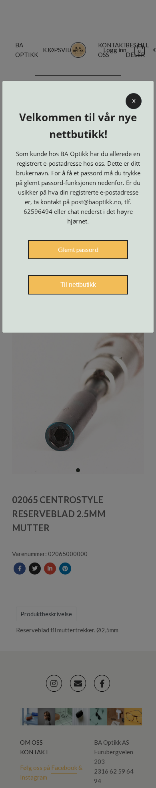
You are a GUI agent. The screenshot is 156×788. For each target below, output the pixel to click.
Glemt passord (78, 249)
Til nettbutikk (78, 284)
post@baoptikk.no (96, 202)
